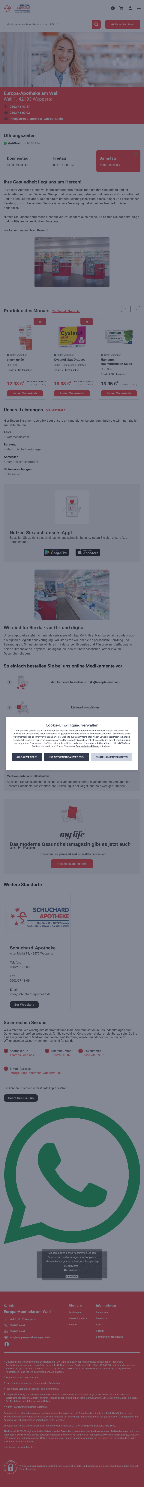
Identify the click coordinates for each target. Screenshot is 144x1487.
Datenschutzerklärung (87, 746)
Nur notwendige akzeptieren (66, 757)
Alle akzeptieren (27, 757)
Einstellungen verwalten (112, 757)
